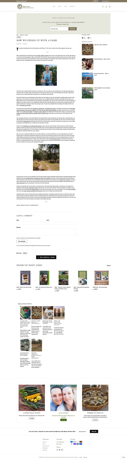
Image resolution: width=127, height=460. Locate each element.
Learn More (63, 420)
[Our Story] (63, 398)
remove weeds (26, 121)
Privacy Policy (37, 245)
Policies (80, 457)
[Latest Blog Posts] (32, 398)
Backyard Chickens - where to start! (102, 59)
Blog (65, 6)
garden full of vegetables (27, 111)
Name (18, 220)
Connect (72, 6)
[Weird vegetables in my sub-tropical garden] (87, 92)
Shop (53, 6)
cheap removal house (21, 183)
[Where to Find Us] (95, 398)
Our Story (44, 442)
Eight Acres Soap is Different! (100, 44)
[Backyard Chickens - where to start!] (87, 64)
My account (45, 450)
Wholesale (85, 457)
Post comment (21, 241)
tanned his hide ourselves (36, 126)
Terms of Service (45, 245)
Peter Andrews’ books (55, 138)
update (18, 37)
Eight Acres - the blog (24, 35)
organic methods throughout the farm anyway (33, 191)
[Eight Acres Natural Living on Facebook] (59, 449)
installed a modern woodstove (40, 111)
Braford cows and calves (65, 179)
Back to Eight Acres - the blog (47, 257)
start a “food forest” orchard (32, 187)
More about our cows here (25, 105)
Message (18, 227)
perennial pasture (29, 178)
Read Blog (32, 418)
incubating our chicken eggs (38, 108)
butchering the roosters (51, 108)
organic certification (71, 189)
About (60, 6)
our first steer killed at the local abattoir (48, 110)
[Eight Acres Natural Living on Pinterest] (62, 449)
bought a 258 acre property (43, 55)
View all (108, 265)
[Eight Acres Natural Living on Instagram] (57, 449)
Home (17, 35)
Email (48, 220)
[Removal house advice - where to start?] (87, 78)
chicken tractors (35, 189)
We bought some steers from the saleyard (42, 178)
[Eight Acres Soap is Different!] (87, 49)
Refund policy (45, 448)
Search (44, 444)
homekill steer (26, 126)
